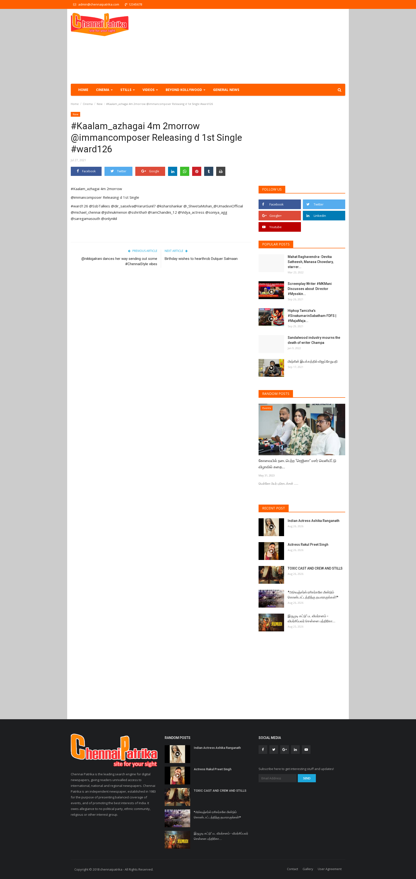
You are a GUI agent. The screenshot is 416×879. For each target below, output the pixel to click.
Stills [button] (126, 89)
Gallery (308, 869)
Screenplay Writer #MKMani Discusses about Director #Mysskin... (310, 289)
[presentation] (327, 411)
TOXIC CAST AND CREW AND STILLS (315, 568)
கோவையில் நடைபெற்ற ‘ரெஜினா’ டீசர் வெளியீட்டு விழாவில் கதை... (297, 463)
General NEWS (226, 89)
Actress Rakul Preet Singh (308, 544)
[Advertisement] (257, 46)
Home (83, 89)
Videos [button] (149, 89)
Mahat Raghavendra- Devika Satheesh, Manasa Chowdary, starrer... (310, 262)
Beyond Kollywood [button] (184, 89)
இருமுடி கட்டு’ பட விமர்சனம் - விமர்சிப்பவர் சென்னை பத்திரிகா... (311, 618)
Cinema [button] (103, 89)
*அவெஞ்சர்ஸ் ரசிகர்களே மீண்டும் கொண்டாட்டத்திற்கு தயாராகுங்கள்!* (313, 594)
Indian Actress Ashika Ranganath (313, 521)
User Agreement (330, 869)
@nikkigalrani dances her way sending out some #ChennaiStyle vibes (119, 261)
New (100, 104)
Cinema (88, 104)
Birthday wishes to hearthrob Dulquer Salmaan (201, 259)
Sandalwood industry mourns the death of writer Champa (314, 340)
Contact (292, 869)
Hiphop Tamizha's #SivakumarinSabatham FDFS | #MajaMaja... (312, 316)
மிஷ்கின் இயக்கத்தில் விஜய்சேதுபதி (313, 361)
